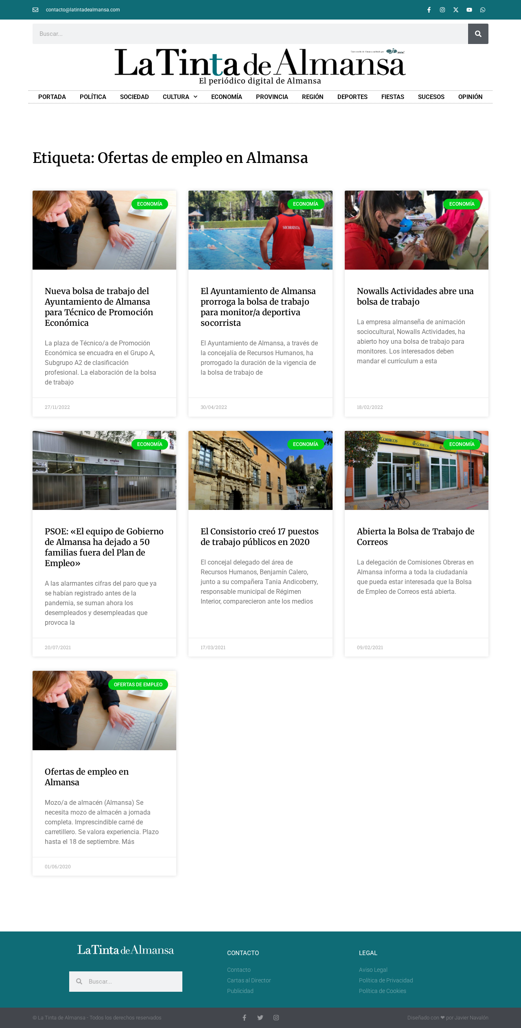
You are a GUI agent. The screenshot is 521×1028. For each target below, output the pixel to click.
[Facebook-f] (429, 9)
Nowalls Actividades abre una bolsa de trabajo (415, 296)
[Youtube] (469, 9)
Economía (226, 97)
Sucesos (431, 97)
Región (313, 97)
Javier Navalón (471, 1018)
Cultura (176, 97)
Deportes (352, 97)
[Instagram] (442, 9)
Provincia (272, 97)
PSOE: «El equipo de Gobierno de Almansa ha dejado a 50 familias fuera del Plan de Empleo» (104, 547)
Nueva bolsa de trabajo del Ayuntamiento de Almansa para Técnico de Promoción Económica (99, 307)
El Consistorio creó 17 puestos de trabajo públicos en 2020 (260, 536)
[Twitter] (260, 1018)
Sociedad (134, 97)
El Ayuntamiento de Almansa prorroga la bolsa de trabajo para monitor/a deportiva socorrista (258, 307)
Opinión (470, 97)
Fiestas (392, 97)
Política (93, 97)
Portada (52, 97)
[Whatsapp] (482, 9)
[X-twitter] (456, 9)
